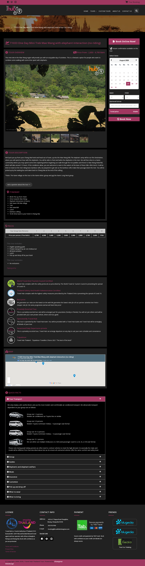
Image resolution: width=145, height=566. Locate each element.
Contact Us (127, 11)
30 (112, 87)
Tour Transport (15, 399)
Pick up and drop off (17, 487)
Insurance (13, 477)
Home (86, 11)
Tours (93, 11)
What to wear (14, 492)
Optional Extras (115, 101)
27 (128, 84)
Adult (112, 93)
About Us (116, 11)
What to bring (15, 497)
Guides (12, 462)
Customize (13, 482)
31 (116, 87)
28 (132, 84)
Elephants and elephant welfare (22, 467)
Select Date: (114, 56)
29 (136, 84)
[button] (55, 427)
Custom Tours (105, 11)
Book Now (125, 119)
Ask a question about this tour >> (18, 185)
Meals (11, 472)
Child (127, 93)
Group (11, 457)
